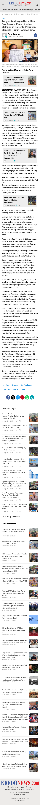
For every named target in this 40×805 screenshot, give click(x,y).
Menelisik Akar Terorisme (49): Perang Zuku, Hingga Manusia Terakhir (14, 691)
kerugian (15, 385)
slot (23, 389)
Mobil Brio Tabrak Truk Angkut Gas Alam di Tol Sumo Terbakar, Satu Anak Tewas (15, 740)
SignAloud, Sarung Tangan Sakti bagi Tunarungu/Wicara (14, 728)
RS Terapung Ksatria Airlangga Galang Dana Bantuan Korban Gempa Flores (14, 678)
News (5, 10)
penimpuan (6, 389)
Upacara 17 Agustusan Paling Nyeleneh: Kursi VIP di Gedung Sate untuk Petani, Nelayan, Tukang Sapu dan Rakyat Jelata (15, 717)
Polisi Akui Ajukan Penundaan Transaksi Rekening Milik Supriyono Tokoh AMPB (15, 580)
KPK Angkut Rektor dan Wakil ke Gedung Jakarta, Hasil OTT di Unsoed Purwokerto (14, 630)
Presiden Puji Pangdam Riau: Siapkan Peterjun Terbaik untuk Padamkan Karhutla (15, 80)
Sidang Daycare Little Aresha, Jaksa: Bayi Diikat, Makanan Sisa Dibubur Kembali (13, 704)
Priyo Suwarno (14, 34)
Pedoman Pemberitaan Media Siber (19, 792)
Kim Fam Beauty (26, 385)
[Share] (35, 35)
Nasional (17, 10)
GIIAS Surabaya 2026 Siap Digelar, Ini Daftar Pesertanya (14, 200)
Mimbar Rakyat (27, 10)
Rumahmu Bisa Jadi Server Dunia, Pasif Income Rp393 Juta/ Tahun (14, 666)
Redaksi (7, 790)
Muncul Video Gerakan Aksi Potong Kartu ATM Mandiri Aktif (14, 115)
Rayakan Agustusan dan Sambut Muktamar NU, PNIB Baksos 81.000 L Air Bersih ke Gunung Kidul (15, 568)
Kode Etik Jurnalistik (20, 794)
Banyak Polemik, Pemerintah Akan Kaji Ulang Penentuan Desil (14, 617)
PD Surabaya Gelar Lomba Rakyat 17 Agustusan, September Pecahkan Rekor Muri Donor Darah (13, 605)
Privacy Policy (30, 790)
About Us (21, 790)
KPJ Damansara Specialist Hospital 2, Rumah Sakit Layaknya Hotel (14, 753)
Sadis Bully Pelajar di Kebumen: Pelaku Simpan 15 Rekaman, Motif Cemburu (14, 641)
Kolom (10, 10)
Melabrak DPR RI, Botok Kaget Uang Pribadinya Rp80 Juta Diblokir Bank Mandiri (13, 593)
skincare (16, 389)
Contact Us (14, 790)
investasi (6, 385)
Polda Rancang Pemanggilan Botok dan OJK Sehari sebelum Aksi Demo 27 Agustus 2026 (15, 154)
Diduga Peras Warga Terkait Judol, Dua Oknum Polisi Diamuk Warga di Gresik (14, 765)
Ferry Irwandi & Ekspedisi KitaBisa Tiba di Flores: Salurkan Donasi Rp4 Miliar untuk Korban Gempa (14, 655)
